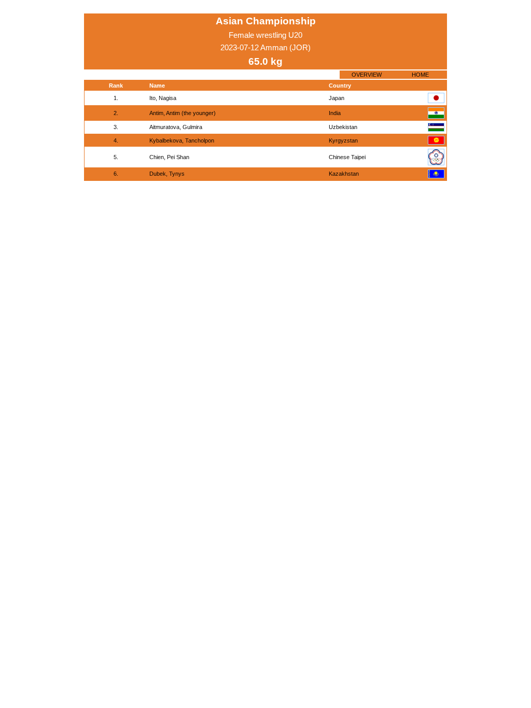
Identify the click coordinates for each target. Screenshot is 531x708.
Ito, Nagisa (162, 98)
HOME (420, 75)
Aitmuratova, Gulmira (175, 127)
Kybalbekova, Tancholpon (181, 140)
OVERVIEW (367, 75)
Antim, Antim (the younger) (182, 113)
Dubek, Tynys (167, 174)
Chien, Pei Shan (169, 157)
